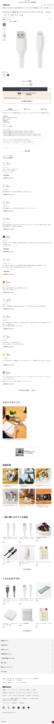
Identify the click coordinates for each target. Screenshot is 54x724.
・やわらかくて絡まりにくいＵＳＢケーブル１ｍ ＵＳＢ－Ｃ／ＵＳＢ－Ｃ (18, 132)
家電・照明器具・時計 (19, 7)
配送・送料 (43, 109)
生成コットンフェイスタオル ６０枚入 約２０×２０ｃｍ (26, 562)
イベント (8, 689)
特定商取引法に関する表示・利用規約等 (10, 700)
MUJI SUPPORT (22, 689)
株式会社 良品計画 (34, 698)
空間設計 (28, 689)
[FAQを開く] (49, 4)
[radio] (4, 75)
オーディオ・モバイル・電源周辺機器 (31, 7)
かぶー (7, 185)
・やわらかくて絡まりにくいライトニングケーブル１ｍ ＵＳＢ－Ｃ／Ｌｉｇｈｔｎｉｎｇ (21, 135)
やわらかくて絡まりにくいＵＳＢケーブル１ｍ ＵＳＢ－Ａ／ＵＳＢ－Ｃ (26, 539)
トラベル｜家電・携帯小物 (21, 682)
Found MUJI (23, 692)
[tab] (4, 24)
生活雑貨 (9, 682)
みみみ (7, 218)
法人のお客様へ (28, 695)
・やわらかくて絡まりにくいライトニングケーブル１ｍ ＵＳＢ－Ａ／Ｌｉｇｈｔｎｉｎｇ (21, 133)
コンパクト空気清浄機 (23, 623)
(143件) (14, 21)
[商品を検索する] (41, 4)
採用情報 (11, 698)
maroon (7, 353)
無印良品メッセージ (18, 698)
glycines (7, 372)
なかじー (8, 236)
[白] (4, 75)
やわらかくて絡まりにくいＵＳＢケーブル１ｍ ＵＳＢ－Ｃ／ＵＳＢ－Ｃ (10, 539)
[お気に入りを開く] (47, 4)
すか (7, 162)
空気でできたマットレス (41, 598)
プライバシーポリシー (7, 702)
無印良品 (4, 7)
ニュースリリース (6, 698)
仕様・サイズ (27, 109)
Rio (6, 281)
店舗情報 (4, 689)
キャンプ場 (18, 692)
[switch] (50, 18)
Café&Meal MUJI (12, 692)
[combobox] (5, 721)
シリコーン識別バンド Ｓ (8, 561)
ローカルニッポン (15, 689)
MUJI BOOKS (29, 692)
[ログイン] (44, 4)
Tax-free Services (35, 695)
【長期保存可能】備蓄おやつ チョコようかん (43, 538)
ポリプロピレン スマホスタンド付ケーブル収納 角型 (10, 624)
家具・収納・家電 (10, 7)
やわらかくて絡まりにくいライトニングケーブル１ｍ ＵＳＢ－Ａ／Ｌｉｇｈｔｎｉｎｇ (10, 600)
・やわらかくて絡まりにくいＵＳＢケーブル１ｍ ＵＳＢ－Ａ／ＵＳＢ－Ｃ (18, 131)
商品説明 (10, 109)
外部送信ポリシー (15, 702)
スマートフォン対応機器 (44, 7)
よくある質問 (33, 689)
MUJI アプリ (5, 695)
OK (6, 335)
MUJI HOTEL (35, 692)
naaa (7, 315)
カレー (7, 201)
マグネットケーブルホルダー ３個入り (43, 562)
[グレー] (8, 75)
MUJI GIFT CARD (21, 695)
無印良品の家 (5, 692)
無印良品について (26, 698)
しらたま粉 (8, 299)
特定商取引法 (21, 702)
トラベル (13, 682)
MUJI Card (15, 695)
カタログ (10, 695)
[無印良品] (7, 687)
